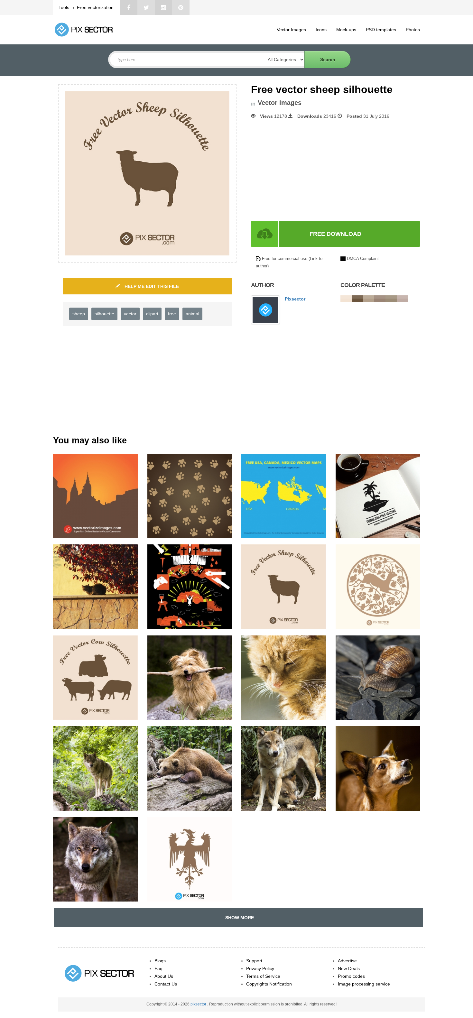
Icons (321, 29)
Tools (64, 7)
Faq (158, 968)
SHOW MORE (238, 917)
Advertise (347, 960)
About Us (163, 976)
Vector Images (291, 29)
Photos (413, 29)
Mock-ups (346, 29)
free (172, 313)
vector (130, 313)
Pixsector (295, 298)
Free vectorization (95, 7)
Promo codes (351, 976)
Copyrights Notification (269, 983)
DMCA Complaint (363, 258)
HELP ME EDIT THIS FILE (151, 286)
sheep (78, 313)
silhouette (104, 313)
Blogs (160, 960)
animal (192, 313)
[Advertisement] (305, 170)
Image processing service (364, 983)
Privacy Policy (260, 968)
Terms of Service (263, 976)
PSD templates (381, 29)
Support (254, 960)
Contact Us (165, 983)
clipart (152, 313)
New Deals (349, 968)
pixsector (198, 1004)
